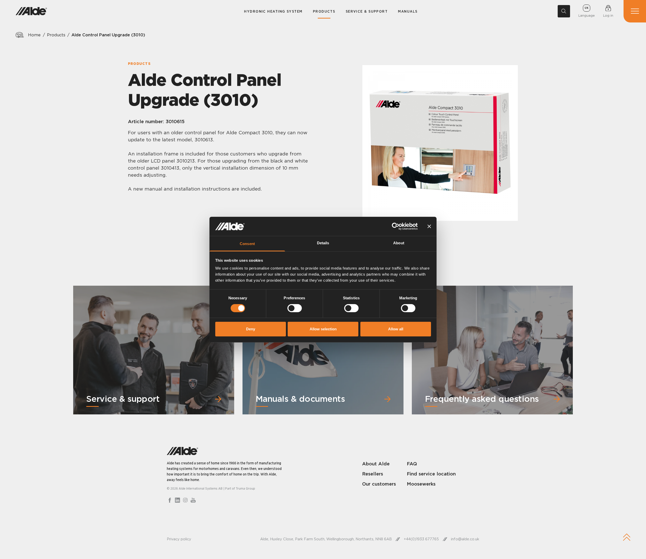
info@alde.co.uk (465, 539)
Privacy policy (179, 539)
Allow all (395, 329)
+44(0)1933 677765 (421, 539)
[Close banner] (429, 226)
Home (34, 34)
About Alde (376, 464)
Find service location (431, 474)
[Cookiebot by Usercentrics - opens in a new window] (395, 226)
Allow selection (323, 329)
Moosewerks (421, 484)
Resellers (372, 474)
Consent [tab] (247, 244)
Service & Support (367, 11)
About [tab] (398, 243)
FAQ (412, 464)
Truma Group (245, 488)
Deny (250, 329)
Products (324, 11)
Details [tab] (323, 243)
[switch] (294, 308)
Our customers (379, 484)
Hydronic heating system (273, 11)
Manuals (407, 11)
